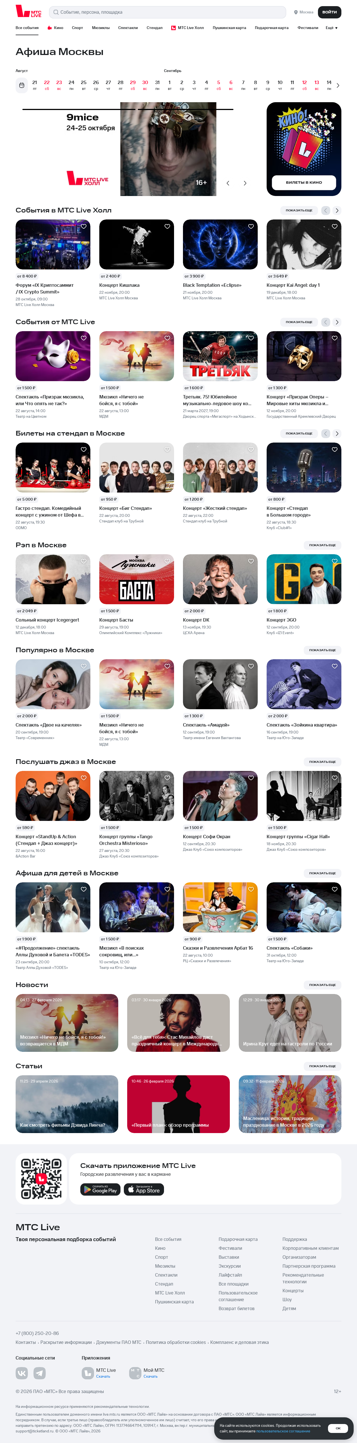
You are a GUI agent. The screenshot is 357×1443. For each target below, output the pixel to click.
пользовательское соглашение (283, 1431)
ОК (338, 1428)
